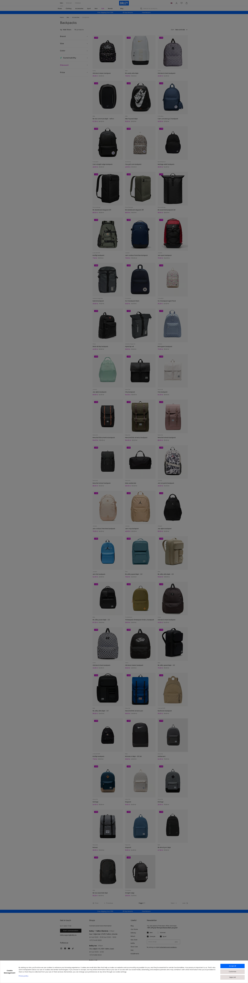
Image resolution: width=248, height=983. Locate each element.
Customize (232, 972)
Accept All (232, 966)
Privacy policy (23, 976)
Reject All (232, 977)
